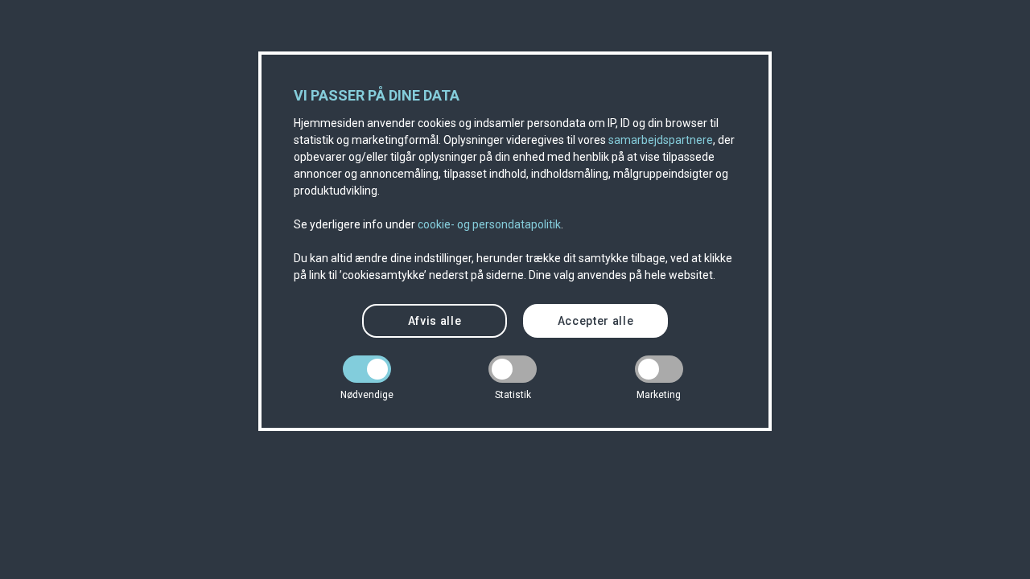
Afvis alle (435, 320)
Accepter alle (596, 320)
